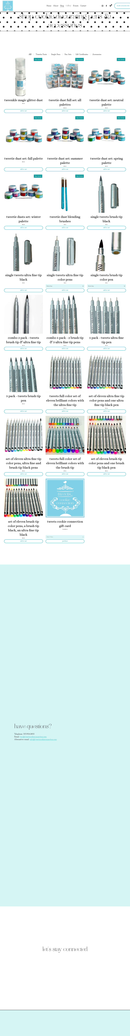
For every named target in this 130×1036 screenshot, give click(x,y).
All (30, 54)
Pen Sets (68, 54)
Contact (83, 6)
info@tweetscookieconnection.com (43, 739)
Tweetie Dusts (41, 54)
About (55, 6)
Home (49, 6)
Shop (62, 6)
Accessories (96, 54)
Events (75, 6)
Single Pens (55, 54)
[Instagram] (102, 6)
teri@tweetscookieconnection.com (33, 737)
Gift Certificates (82, 54)
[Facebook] (106, 6)
